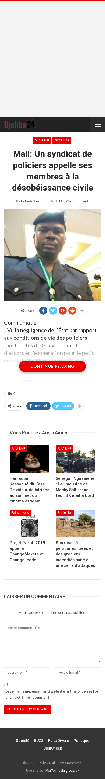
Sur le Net (42, 140)
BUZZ (39, 740)
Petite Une (61, 140)
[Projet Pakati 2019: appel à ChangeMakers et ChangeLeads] (29, 523)
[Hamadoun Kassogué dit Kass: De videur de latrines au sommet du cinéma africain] (29, 459)
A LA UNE (18, 449)
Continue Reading (52, 366)
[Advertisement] (52, 59)
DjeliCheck (52, 748)
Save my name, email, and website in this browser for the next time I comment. (52, 694)
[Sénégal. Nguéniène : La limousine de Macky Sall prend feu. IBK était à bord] (75, 459)
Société (22, 740)
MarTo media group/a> (62, 771)
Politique (81, 740)
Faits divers (20, 513)
